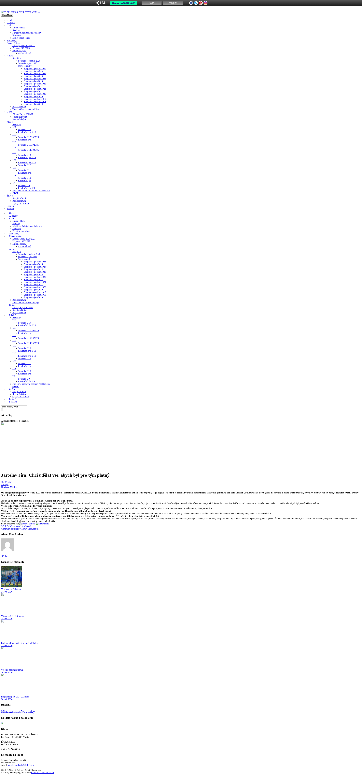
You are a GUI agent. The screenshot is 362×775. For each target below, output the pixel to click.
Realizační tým (19, 106)
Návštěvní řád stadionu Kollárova (27, 33)
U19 (14, 127)
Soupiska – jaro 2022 (33, 86)
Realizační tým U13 (27, 157)
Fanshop (10, 208)
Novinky (5, 487)
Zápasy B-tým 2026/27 (22, 114)
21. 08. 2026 (6, 645)
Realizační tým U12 (27, 162)
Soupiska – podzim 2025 (35, 68)
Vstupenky (12, 40)
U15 (14, 142)
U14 (14, 147)
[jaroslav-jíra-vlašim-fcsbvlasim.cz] (54, 468)
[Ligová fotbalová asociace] (101, 4)
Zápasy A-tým (13, 43)
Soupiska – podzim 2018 (35, 101)
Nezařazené (16, 712)
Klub (9, 25)
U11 (14, 168)
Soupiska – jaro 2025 (33, 71)
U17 (14, 134)
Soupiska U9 (24, 185)
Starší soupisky (25, 66)
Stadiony (16, 30)
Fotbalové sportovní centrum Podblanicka (31, 190)
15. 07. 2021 (6, 482)
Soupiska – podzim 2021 (35, 89)
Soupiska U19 (24, 129)
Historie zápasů (19, 50)
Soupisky (16, 58)
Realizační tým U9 (26, 188)
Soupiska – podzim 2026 (29, 61)
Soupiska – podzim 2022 (35, 83)
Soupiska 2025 (19, 198)
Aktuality (11, 22)
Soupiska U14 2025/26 (28, 150)
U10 (14, 175)
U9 (13, 183)
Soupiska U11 (24, 170)
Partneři (10, 206)
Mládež (10, 122)
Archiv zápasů (24, 53)
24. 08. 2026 (6, 592)
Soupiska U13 (24, 155)
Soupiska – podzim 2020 (35, 94)
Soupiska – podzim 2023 (35, 78)
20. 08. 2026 (6, 672)
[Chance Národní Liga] (123, 4)
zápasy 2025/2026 (20, 203)
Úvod (9, 20)
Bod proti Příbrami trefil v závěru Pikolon (19, 643)
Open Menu (7, 15)
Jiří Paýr (4, 484)
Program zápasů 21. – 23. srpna (15, 696)
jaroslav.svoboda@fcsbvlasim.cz (22, 765)
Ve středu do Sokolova (11, 589)
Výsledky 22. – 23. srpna (12, 616)
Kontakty (16, 35)
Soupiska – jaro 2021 (33, 91)
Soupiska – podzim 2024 (35, 73)
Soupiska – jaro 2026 (27, 63)
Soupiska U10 (24, 178)
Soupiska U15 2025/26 (28, 145)
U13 (14, 152)
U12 (14, 160)
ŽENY (10, 196)
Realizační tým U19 (27, 132)
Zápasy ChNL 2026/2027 (23, 45)
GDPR (15, 193)
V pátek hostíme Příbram (12, 670)
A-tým (10, 55)
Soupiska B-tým (19, 117)
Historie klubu (18, 27)
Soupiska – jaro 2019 (33, 104)
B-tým (9, 111)
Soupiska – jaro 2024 (33, 76)
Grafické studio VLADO (42, 772)
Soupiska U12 (24, 165)
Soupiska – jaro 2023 (33, 81)
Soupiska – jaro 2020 (33, 96)
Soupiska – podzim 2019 (35, 99)
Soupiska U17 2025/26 (28, 137)
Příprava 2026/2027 (21, 48)
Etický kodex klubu (21, 38)
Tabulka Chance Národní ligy (25, 109)
